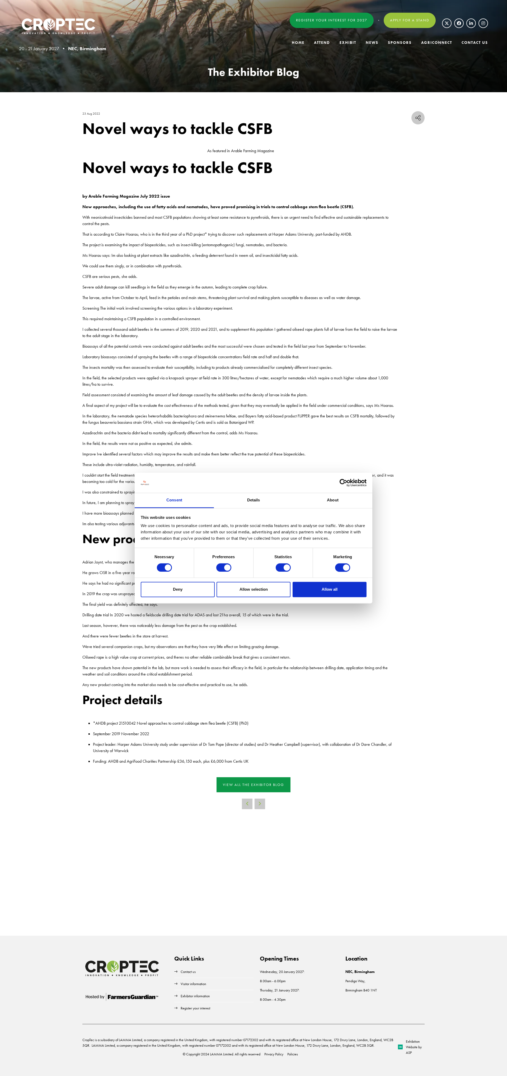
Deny (177, 589)
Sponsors (400, 42)
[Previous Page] (247, 804)
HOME (298, 42)
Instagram (483, 23)
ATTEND (322, 42)
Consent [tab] (174, 500)
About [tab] (333, 500)
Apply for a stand (409, 20)
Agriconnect (436, 42)
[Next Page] (260, 804)
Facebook (459, 23)
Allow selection (254, 589)
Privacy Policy (273, 1054)
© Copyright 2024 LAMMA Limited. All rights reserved (221, 1054)
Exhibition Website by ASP (414, 1047)
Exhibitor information (195, 996)
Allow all (329, 589)
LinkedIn (471, 23)
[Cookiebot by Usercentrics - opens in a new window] (343, 483)
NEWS (372, 42)
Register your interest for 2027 (331, 20)
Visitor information (193, 983)
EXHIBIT (348, 42)
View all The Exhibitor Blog (253, 784)
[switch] (223, 567)
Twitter (447, 23)
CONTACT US (475, 42)
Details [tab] (253, 500)
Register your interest (196, 1008)
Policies (292, 1054)
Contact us (188, 971)
